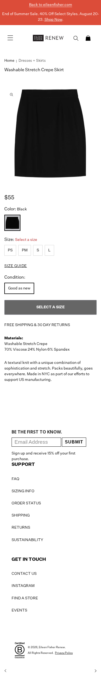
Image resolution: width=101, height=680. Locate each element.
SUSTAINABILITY (27, 540)
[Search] (76, 38)
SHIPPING (21, 515)
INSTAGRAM (23, 586)
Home (9, 61)
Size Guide (15, 266)
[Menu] (10, 38)
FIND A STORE (25, 598)
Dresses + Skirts (32, 61)
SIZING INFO (23, 491)
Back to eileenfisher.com (50, 5)
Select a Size (50, 307)
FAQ (15, 479)
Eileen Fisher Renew (52, 647)
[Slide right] (95, 670)
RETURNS (21, 527)
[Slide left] (5, 670)
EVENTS (19, 610)
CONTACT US (24, 574)
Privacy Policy (64, 653)
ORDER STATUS (26, 503)
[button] (88, 38)
